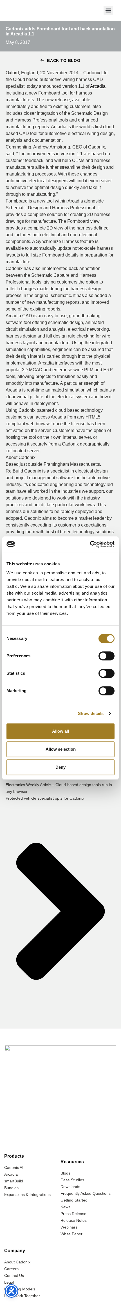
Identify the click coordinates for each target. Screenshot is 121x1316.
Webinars (68, 1227)
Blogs (65, 1173)
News (65, 1207)
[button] (108, 10)
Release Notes (73, 1220)
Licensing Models (19, 1289)
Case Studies (72, 1180)
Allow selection (61, 749)
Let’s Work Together (22, 1295)
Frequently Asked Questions (85, 1193)
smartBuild (13, 1181)
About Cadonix (17, 1262)
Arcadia (98, 86)
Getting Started (74, 1200)
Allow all (60, 731)
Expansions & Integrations (27, 1194)
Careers (11, 1268)
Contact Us (14, 1275)
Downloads (70, 1186)
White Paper (71, 1234)
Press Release (73, 1213)
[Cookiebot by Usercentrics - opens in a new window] (90, 544)
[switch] (106, 655)
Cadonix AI (13, 1167)
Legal (9, 1282)
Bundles (11, 1187)
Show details (91, 713)
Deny (60, 767)
